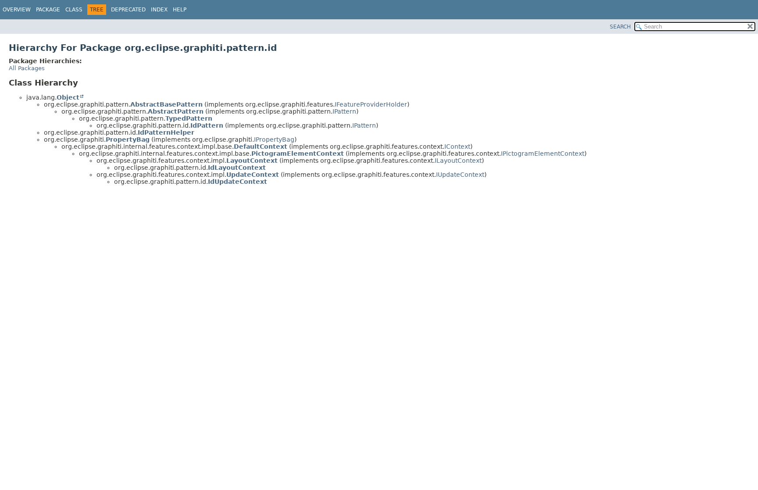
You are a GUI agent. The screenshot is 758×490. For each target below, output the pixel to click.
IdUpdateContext (237, 181)
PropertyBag (128, 139)
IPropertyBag (274, 139)
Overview (17, 10)
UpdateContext (252, 174)
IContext (457, 146)
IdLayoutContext (237, 167)
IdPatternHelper (166, 132)
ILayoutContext (458, 160)
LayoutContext (252, 160)
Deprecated (128, 10)
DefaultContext (260, 146)
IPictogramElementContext (542, 153)
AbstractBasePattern (166, 104)
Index (159, 10)
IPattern (344, 111)
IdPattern (206, 125)
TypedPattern (188, 118)
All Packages (27, 68)
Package (48, 10)
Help (179, 10)
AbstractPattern (176, 111)
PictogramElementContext (297, 153)
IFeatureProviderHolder (371, 104)
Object (68, 97)
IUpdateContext (460, 174)
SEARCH (620, 27)
